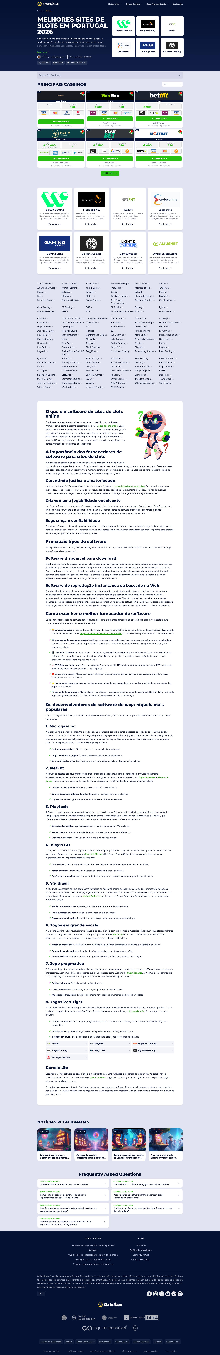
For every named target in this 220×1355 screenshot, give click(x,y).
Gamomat (42, 322)
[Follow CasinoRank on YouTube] (167, 1293)
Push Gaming (166, 351)
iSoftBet (90, 330)
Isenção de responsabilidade (102, 1351)
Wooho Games (69, 387)
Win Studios (165, 383)
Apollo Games (93, 287)
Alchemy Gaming (119, 283)
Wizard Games (44, 387)
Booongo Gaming (70, 300)
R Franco (66, 358)
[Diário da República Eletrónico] (83, 1317)
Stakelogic (164, 374)
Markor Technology (169, 334)
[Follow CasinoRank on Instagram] (155, 1293)
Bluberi (90, 296)
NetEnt (93, 1077)
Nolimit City (165, 339)
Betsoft (138, 291)
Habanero (116, 322)
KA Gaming (164, 330)
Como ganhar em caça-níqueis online (93, 1259)
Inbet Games (117, 326)
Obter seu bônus (61, 122)
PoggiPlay (91, 351)
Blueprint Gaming (144, 296)
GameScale (140, 318)
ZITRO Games (117, 387)
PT (40, 1294)
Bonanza (117, 934)
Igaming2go (68, 326)
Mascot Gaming (45, 339)
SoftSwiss (67, 374)
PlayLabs (139, 347)
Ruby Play (91, 366)
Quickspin (42, 358)
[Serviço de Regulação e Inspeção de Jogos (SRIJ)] (64, 1317)
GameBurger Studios (72, 318)
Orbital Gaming (118, 343)
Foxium (138, 311)
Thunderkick (165, 378)
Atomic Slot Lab (142, 287)
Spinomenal (141, 374)
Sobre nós (141, 1245)
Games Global (118, 318)
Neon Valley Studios (145, 339)
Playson (163, 347)
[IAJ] (109, 1317)
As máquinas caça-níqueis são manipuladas (93, 1245)
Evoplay (139, 307)
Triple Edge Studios (71, 383)
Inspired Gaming (45, 330)
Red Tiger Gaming (71, 362)
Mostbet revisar (159, 163)
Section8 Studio (143, 366)
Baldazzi (66, 291)
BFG (39, 296)
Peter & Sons (68, 347)
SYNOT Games (118, 378)
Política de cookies (75, 1351)
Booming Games (45, 300)
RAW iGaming (141, 358)
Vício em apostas (129, 1351)
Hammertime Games (169, 322)
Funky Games (166, 311)
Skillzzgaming (69, 370)
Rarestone (116, 358)
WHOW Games (118, 383)
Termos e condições (51, 1351)
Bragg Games (93, 300)
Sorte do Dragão (136, 1011)
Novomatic (42, 343)
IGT (88, 326)
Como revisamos (141, 1254)
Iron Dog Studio (70, 330)
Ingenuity (164, 326)
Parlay (162, 343)
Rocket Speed (68, 366)
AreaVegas (116, 287)
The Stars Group (143, 378)
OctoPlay (66, 343)
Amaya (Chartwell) (46, 287)
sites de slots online (108, 426)
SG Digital (42, 370)
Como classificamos (140, 1259)
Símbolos (93, 1250)
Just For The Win (143, 330)
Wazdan (90, 383)
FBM (88, 311)
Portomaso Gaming (120, 351)
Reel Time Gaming (120, 362)
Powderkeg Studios (144, 351)
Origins (139, 343)
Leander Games (70, 334)
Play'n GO (116, 347)
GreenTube (91, 322)
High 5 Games (44, 326)
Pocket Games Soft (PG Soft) (73, 353)
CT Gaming (67, 307)
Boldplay (163, 296)
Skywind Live (92, 370)
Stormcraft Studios (71, 378)
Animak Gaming (70, 287)
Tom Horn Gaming (46, 383)
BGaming (66, 296)
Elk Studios (116, 307)
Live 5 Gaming (118, 334)
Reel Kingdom (93, 362)
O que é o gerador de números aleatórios (93, 1264)
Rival (39, 366)
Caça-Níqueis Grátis (156, 4)
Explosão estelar (147, 777)
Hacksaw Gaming (143, 322)
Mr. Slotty (91, 339)
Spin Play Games (94, 374)
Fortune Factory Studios (122, 311)
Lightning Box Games (96, 334)
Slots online (113, 4)
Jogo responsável (151, 1351)
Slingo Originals (143, 370)
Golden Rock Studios (72, 322)
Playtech (41, 351)
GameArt (42, 318)
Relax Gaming (166, 362)
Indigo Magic (141, 326)
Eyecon (163, 307)
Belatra (114, 291)
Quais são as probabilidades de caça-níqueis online (93, 1254)
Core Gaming (44, 307)
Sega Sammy (165, 366)
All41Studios (141, 283)
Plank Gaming (93, 347)
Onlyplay (90, 343)
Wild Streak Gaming (145, 383)
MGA (64, 339)
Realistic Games (167, 358)
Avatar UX (164, 287)
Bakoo (40, 291)
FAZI (64, 311)
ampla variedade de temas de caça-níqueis (101, 633)
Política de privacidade (141, 1250)
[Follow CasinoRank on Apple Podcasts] (180, 1293)
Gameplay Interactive (96, 318)
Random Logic (93, 358)
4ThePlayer (91, 283)
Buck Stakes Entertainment (118, 302)
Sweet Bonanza (134, 973)
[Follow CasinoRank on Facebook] (149, 1293)
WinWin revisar (110, 123)
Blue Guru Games (119, 296)
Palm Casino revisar (61, 163)
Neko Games (117, 339)
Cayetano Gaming (144, 300)
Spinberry (115, 374)
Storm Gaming (44, 378)
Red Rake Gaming (46, 362)
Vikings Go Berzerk (92, 896)
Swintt (89, 378)
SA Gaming (116, 366)
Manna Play (141, 334)
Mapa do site (171, 1351)
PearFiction (43, 347)
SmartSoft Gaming (46, 374)
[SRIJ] (141, 1317)
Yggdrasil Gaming (95, 387)
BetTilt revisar (159, 123)
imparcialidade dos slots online (130, 486)
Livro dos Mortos (93, 854)
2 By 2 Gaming (44, 283)
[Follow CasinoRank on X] (161, 1293)
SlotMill (163, 370)
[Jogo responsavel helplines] (105, 1328)
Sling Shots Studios (120, 370)
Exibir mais (108, 173)
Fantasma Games (46, 311)
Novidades (177, 4)
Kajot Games (43, 334)
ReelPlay (139, 362)
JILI (112, 330)
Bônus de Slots (133, 4)
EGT (88, 307)
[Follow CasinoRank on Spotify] (174, 1293)
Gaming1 (164, 318)
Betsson (163, 291)
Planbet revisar (109, 163)
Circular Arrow (166, 300)
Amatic (162, 283)
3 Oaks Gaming (69, 283)
